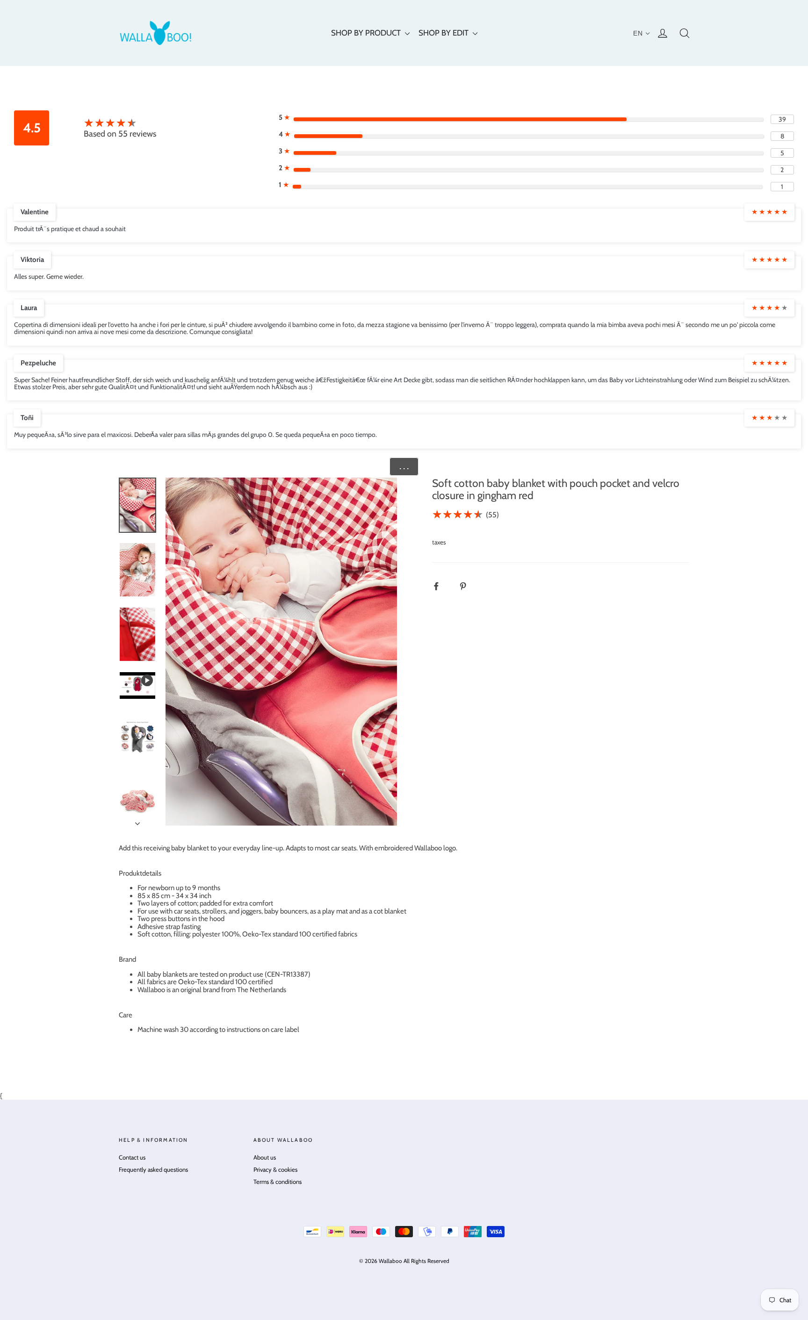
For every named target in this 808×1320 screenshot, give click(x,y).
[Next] (137, 821)
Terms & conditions (277, 1181)
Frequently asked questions (153, 1169)
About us (264, 1157)
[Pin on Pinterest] (468, 585)
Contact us (132, 1157)
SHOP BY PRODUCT (367, 32)
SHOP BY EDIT (444, 32)
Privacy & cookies (275, 1169)
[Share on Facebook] (441, 585)
